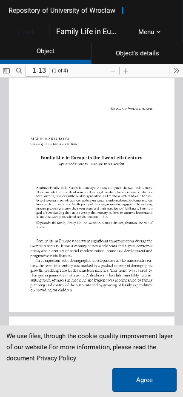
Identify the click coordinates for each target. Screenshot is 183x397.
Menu (146, 32)
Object (46, 51)
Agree (144, 380)
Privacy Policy (56, 358)
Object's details (137, 53)
